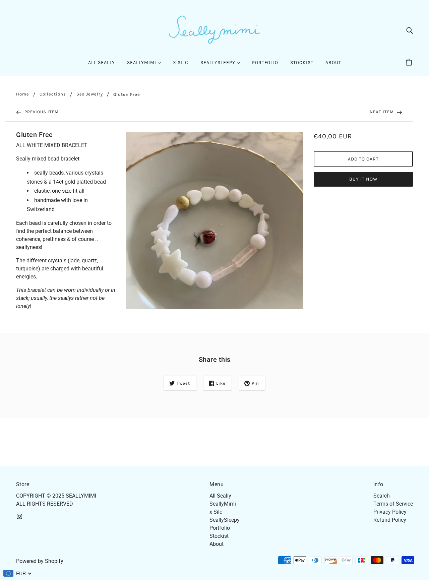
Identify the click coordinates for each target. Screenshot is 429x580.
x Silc (215, 512)
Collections (53, 94)
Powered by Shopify (39, 561)
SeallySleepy (224, 520)
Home (22, 94)
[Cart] (410, 62)
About (216, 544)
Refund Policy (389, 520)
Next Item (382, 111)
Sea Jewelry (89, 94)
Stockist (219, 536)
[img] (410, 30)
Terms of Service (393, 504)
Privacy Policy (390, 512)
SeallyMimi (222, 504)
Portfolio (219, 528)
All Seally (220, 496)
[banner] (215, 29)
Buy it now (363, 179)
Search (381, 496)
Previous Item (41, 111)
